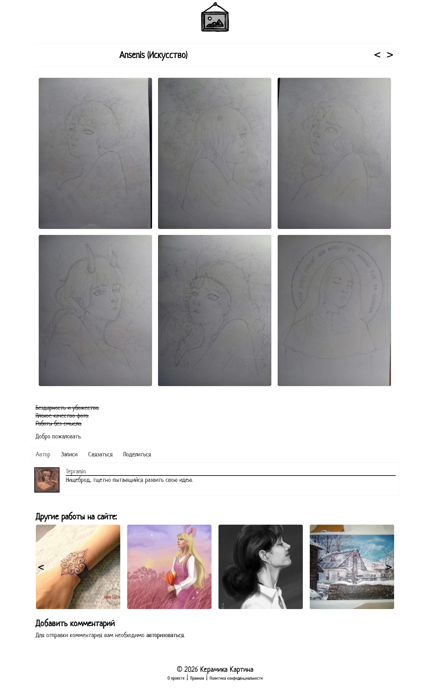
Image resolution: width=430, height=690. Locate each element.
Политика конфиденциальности (236, 678)
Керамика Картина (226, 669)
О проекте (175, 678)
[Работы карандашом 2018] (377, 55)
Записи (69, 454)
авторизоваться (165, 635)
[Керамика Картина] (214, 17)
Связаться (100, 454)
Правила (197, 678)
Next (388, 567)
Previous (41, 567)
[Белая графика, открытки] (390, 55)
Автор (43, 454)
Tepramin (76, 471)
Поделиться (137, 454)
